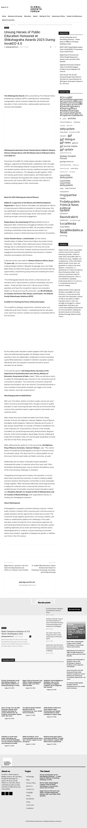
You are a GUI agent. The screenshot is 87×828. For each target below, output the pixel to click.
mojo (62, 188)
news (63, 198)
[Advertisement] (30, 190)
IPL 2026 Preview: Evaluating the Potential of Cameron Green (54, 610)
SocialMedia (68, 223)
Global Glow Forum (65, 153)
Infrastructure (64, 172)
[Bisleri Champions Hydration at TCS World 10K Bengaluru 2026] (16, 618)
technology (63, 236)
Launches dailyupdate (66, 176)
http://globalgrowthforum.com (27, 585)
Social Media (64, 227)
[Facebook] (78, 7)
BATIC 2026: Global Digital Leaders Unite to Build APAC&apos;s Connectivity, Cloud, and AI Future (49, 785)
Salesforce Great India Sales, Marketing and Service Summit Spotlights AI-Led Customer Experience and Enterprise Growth (11, 740)
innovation (72, 172)
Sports (4, 628)
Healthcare (76, 165)
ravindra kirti (64, 220)
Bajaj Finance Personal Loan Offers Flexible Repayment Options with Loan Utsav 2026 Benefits (70, 58)
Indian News (74, 168)
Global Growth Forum (68, 157)
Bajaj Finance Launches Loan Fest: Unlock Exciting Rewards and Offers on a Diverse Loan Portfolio (16, 568)
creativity (62, 125)
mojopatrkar (68, 195)
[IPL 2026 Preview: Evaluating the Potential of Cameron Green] (39, 611)
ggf (70, 135)
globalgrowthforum (12, 47)
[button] (5, 7)
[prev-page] (68, 692)
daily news (69, 125)
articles (72, 118)
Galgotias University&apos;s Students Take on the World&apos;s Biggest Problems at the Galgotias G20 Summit (53, 684)
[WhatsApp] (21, 52)
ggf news (65, 142)
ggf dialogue (67, 139)
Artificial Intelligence (66, 122)
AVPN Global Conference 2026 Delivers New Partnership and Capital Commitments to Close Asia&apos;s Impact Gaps (52, 711)
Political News (69, 205)
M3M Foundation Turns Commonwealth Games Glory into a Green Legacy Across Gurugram (33, 739)
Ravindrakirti (69, 217)
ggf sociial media (68, 146)
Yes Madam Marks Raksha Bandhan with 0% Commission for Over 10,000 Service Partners (32, 710)
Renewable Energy (75, 220)
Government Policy (65, 165)
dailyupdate (67, 129)
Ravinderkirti (64, 213)
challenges (76, 122)
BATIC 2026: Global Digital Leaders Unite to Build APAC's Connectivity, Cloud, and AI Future (71, 49)
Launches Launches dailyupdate (66, 182)
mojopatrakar (64, 192)
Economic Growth (74, 132)
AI (60, 119)
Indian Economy (64, 168)
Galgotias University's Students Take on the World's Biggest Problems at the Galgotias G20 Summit (70, 68)
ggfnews (75, 143)
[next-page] (71, 692)
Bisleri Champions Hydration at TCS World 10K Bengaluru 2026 (15, 632)
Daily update (64, 132)
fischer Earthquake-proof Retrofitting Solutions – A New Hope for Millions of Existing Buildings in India (70, 40)
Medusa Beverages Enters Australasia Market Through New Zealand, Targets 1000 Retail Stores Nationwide (53, 739)
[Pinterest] (16, 52)
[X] (84, 7)
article (64, 119)
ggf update (66, 149)
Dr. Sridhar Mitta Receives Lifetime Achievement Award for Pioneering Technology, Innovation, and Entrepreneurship (44, 569)
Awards (12, 25)
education (63, 136)
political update (65, 209)
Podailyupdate (70, 201)
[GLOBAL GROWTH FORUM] (43, 7)
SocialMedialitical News (71, 231)
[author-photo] (2, 688)
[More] (26, 52)
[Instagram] (81, 7)
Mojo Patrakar (70, 188)
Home (6, 25)
